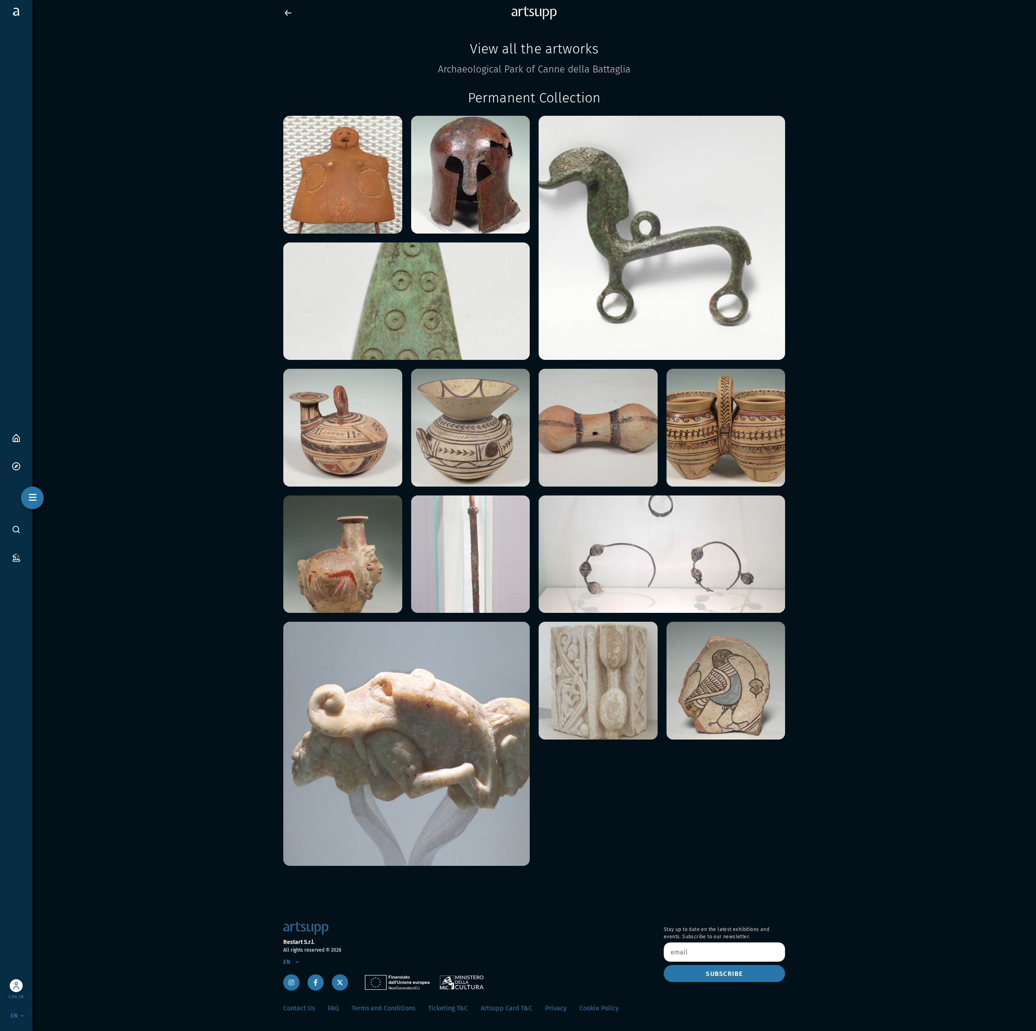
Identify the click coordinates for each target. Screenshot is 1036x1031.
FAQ (333, 1008)
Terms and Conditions (383, 1008)
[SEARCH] (16, 529)
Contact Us (299, 1008)
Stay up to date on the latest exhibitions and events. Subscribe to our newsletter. (716, 933)
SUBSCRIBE (724, 974)
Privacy (556, 1008)
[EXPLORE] (16, 466)
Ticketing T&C (448, 1008)
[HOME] (16, 437)
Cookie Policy (599, 1008)
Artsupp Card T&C (506, 1008)
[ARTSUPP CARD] (16, 557)
